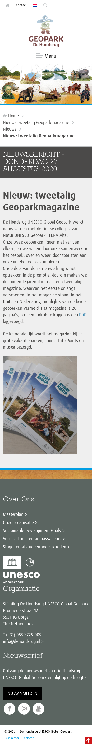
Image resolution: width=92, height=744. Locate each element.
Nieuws (10, 129)
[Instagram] (24, 709)
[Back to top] (88, 740)
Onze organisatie (18, 522)
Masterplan (13, 514)
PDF (82, 314)
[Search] (45, 5)
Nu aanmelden (22, 693)
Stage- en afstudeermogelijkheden (34, 546)
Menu (50, 56)
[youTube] (38, 709)
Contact (21, 5)
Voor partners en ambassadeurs (32, 538)
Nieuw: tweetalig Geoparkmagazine (36, 122)
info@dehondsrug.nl (21, 641)
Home (13, 115)
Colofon (29, 738)
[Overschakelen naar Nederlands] (35, 5)
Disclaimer (12, 738)
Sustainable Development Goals (32, 530)
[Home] (8, 5)
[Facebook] (9, 709)
